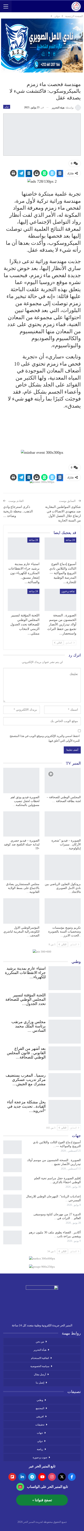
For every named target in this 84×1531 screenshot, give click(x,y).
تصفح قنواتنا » (42, 1500)
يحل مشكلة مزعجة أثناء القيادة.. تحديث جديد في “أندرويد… (26, 1106)
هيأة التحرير (40, 1349)
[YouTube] (42, 1477)
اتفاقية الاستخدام (40, 1358)
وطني (40, 1400)
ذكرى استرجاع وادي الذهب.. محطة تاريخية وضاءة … (18, 511)
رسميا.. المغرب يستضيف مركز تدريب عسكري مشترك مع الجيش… (26, 1079)
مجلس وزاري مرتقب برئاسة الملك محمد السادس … (28, 1026)
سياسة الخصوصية (39, 1366)
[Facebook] (72, 1477)
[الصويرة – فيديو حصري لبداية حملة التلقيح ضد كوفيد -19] (21, 824)
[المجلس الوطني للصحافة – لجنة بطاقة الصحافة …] (63, 780)
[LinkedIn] (22, 1477)
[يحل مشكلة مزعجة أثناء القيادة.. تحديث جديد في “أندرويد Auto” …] (64, 1111)
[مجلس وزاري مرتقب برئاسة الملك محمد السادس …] (64, 1031)
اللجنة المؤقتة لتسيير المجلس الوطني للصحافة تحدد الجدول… (25, 999)
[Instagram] (52, 1477)
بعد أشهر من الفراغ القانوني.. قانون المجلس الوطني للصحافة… (26, 1052)
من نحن (40, 1341)
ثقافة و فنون (68, 591)
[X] (62, 1477)
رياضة (40, 1449)
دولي (7, 106)
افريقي (40, 1416)
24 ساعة (70, 540)
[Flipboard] (12, 1477)
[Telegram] (32, 1477)
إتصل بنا (40, 1382)
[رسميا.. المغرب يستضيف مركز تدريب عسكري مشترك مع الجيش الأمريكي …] (64, 1084)
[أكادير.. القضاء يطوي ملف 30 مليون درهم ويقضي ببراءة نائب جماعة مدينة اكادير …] (12, 1237)
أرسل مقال (40, 1374)
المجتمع (40, 1408)
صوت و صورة (40, 1457)
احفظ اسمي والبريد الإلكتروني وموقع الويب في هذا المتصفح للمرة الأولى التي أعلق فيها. (45, 738)
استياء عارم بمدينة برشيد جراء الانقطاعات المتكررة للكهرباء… (25, 972)
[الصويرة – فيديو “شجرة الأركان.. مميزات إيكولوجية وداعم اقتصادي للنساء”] (63, 824)
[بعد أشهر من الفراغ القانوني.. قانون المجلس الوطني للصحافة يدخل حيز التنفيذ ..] (64, 1057)
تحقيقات (39, 1424)
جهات (40, 1432)
